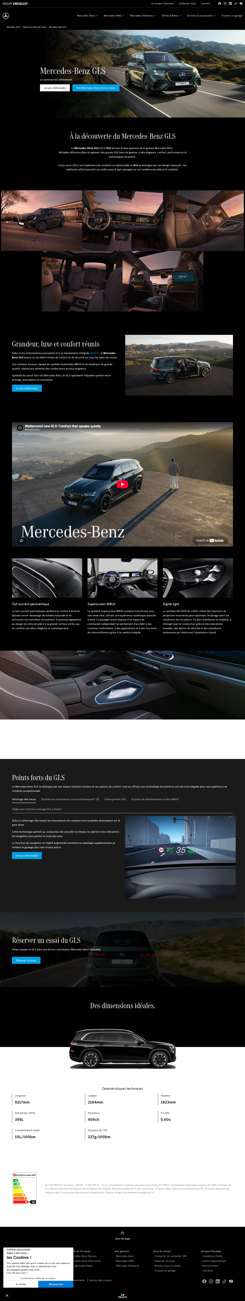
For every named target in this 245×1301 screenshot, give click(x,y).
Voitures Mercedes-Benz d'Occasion (80, 1260)
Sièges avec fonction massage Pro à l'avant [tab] (37, 809)
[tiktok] (235, 3)
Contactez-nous (187, 3)
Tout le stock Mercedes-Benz (76, 1265)
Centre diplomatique (214, 1260)
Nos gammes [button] (122, 1251)
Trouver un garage (231, 15)
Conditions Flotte (212, 1256)
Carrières (207, 1270)
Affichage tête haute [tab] (24, 799)
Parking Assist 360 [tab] (115, 799)
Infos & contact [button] (162, 1251)
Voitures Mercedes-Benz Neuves (77, 1256)
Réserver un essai (26, 960)
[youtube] (241, 3)
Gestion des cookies (100, 1280)
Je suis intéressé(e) (55, 88)
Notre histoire (210, 1265)
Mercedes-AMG (112, 15)
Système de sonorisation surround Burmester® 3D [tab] (70, 799)
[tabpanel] (122, 857)
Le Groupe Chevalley (162, 3)
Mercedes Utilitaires (141, 15)
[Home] (6, 16)
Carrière (205, 3)
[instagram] (225, 3)
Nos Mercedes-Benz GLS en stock (96, 88)
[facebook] (219, 3)
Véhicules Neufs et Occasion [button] (74, 1251)
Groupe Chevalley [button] (211, 1251)
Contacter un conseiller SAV (170, 1256)
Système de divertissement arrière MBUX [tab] (154, 799)
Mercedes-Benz (86, 15)
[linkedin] (230, 3)
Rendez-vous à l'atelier (167, 1265)
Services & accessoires (200, 15)
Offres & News (170, 15)
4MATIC (94, 353)
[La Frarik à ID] (122, 1296)
